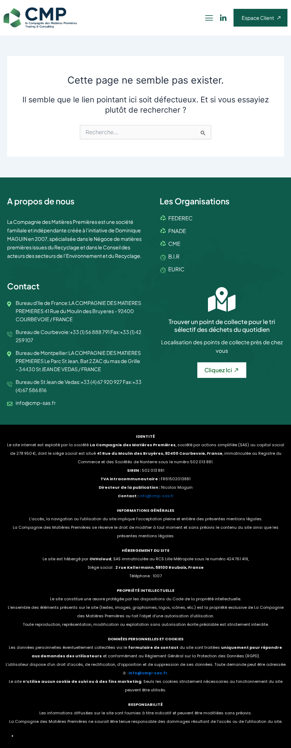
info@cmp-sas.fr (156, 496)
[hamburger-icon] (209, 17)
